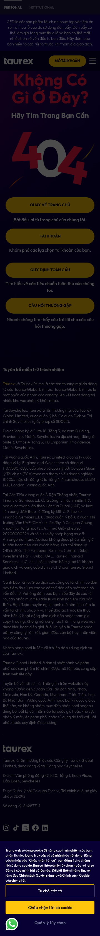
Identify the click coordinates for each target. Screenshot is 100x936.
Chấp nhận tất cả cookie (50, 908)
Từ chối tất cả (50, 891)
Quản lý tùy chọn (50, 923)
